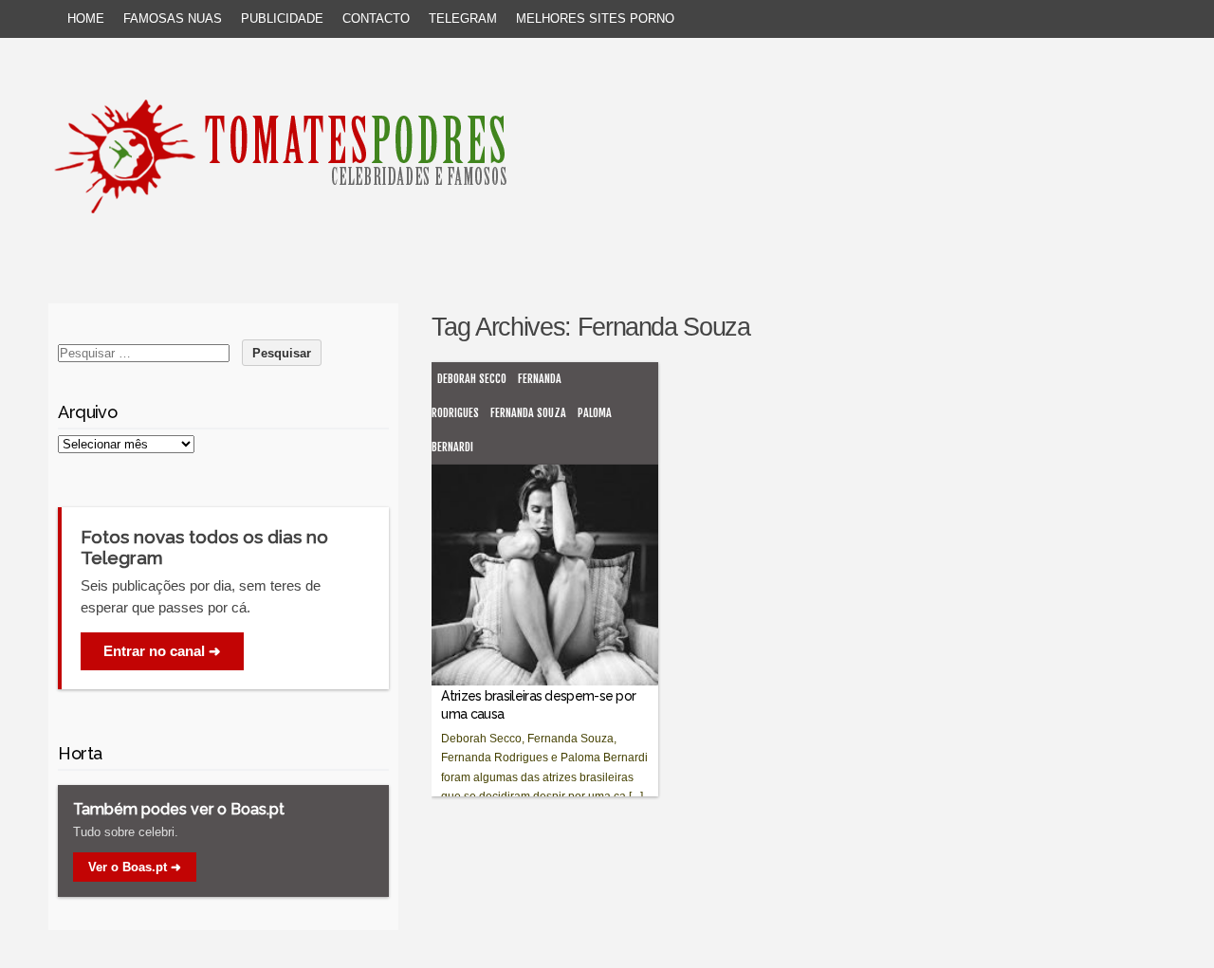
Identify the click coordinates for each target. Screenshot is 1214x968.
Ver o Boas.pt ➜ (134, 867)
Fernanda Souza (528, 413)
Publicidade (282, 18)
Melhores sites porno (595, 18)
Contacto (376, 18)
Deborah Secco (471, 379)
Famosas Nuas (172, 18)
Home (85, 18)
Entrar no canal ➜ (162, 651)
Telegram (463, 18)
